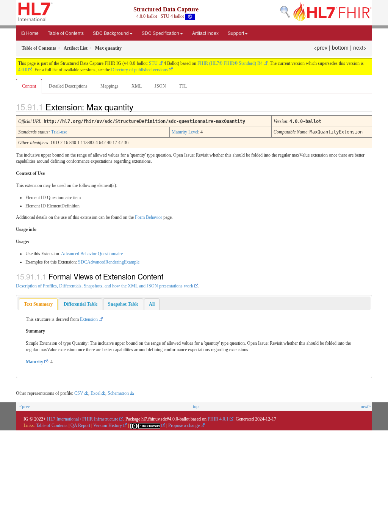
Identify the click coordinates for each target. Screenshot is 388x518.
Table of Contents (66, 33)
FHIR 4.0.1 (218, 419)
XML (136, 86)
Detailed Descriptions (68, 86)
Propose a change (184, 425)
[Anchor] (140, 106)
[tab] (38, 304)
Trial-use (59, 132)
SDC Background (111, 33)
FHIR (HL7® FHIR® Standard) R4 (230, 63)
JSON (160, 86)
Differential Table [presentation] (80, 304)
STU (153, 63)
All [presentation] (152, 304)
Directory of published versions (139, 69)
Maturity (34, 361)
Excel (95, 393)
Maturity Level (185, 132)
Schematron (118, 393)
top (196, 406)
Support (236, 33)
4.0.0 (22, 69)
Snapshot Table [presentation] (123, 304)
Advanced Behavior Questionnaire (92, 253)
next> (359, 47)
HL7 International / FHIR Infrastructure (82, 419)
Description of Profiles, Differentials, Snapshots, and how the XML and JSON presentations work (104, 286)
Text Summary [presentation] (38, 304)
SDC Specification (160, 33)
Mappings (109, 86)
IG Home (29, 33)
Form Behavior (148, 217)
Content (29, 86)
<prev (320, 47)
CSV (78, 393)
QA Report (80, 425)
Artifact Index (205, 33)
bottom (340, 47)
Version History (107, 425)
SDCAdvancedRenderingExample (108, 262)
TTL (183, 86)
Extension (89, 319)
